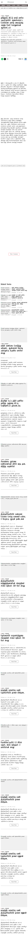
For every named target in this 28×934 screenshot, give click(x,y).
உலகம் (13, 5)
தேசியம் (8, 5)
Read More (14, 372)
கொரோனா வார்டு (21, 165)
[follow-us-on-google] (25, 59)
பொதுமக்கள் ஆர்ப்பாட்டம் (12, 165)
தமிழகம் (3, 5)
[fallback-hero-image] (6, 290)
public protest (3, 165)
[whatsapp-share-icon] (2, 59)
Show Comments (14, 254)
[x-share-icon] (5, 59)
